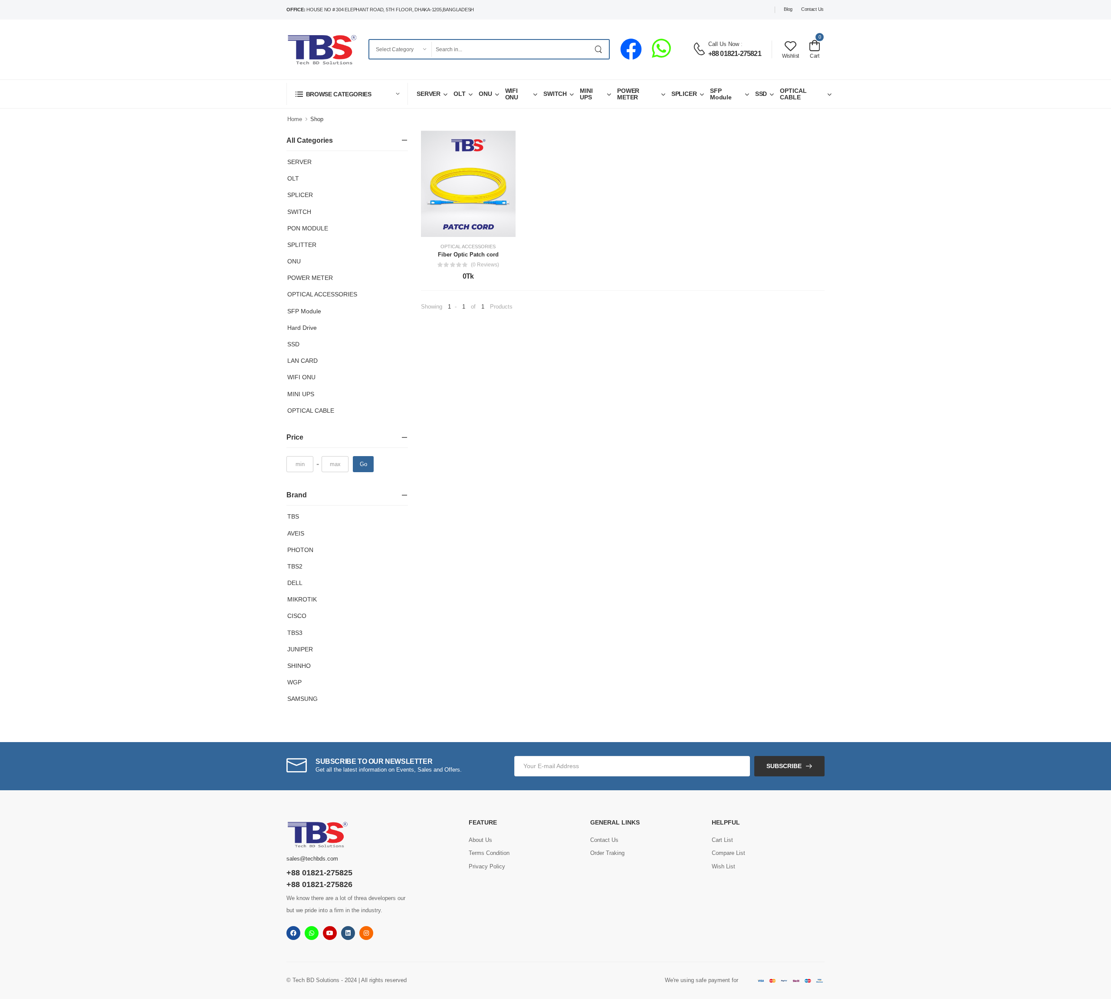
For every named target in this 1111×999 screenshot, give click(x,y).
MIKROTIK (302, 599)
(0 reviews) (485, 264)
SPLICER (684, 93)
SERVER (428, 93)
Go (363, 464)
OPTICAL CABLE (793, 94)
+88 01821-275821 (734, 53)
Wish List (723, 866)
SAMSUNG (302, 698)
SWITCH (555, 93)
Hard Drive (302, 327)
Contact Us (812, 9)
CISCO (296, 615)
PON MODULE (307, 228)
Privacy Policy (487, 866)
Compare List (728, 853)
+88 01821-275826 (319, 884)
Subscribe (784, 765)
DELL (294, 582)
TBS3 (294, 632)
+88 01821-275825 (319, 873)
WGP (294, 682)
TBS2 (294, 566)
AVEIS (295, 533)
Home (294, 119)
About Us (480, 840)
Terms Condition (489, 853)
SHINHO (299, 665)
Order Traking (607, 853)
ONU (485, 93)
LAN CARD (302, 360)
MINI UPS (586, 94)
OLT (460, 93)
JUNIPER (300, 649)
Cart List (722, 840)
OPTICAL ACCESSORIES (322, 294)
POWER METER (628, 94)
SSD (761, 93)
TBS (293, 516)
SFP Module (721, 94)
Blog (788, 9)
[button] (347, 94)
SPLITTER (301, 244)
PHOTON (300, 549)
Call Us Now (723, 44)
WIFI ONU (512, 94)
